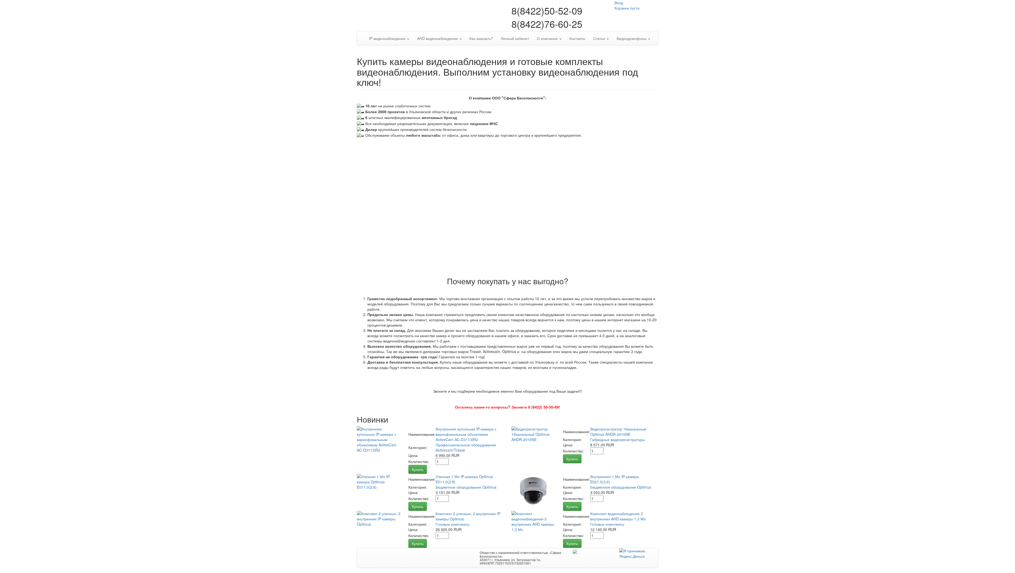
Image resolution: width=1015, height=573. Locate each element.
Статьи (599, 38)
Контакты (577, 38)
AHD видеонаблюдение (438, 38)
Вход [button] (619, 2)
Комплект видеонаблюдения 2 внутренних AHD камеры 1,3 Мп (618, 516)
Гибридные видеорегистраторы (617, 439)
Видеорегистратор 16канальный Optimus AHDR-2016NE (618, 431)
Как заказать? (481, 38)
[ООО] (575, 550)
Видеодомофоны (632, 38)
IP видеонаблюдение (388, 38)
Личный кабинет (515, 38)
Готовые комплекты (452, 524)
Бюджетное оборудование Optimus (466, 487)
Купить (417, 469)
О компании (548, 38)
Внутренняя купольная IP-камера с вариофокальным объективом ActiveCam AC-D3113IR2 (466, 434)
